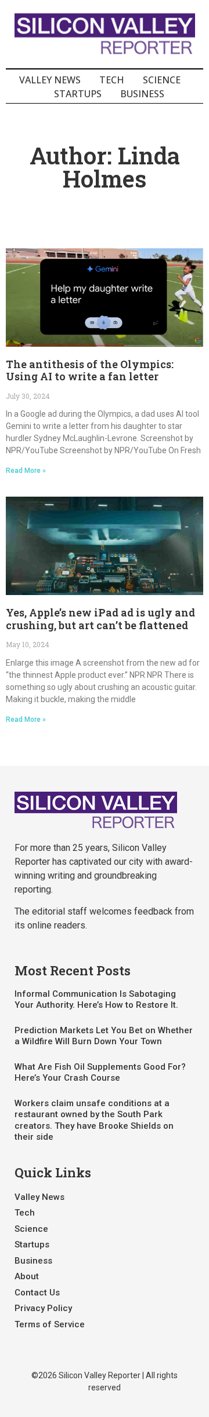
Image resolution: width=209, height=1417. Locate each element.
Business (142, 93)
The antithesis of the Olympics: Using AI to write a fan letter (90, 370)
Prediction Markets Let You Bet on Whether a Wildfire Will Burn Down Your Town (104, 1036)
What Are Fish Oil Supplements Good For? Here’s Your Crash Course (100, 1073)
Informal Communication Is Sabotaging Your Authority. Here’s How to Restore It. (96, 1000)
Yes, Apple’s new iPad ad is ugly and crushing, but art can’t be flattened (100, 618)
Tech (111, 80)
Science (162, 80)
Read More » (26, 471)
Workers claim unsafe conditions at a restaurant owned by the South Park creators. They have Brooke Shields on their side (94, 1120)
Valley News (50, 80)
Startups (78, 93)
